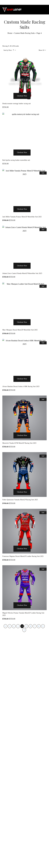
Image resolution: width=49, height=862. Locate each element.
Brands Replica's (15, 780)
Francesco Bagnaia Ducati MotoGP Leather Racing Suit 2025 (23, 556)
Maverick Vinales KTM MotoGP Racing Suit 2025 (19, 443)
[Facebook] (19, 855)
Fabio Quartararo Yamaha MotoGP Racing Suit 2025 (20, 500)
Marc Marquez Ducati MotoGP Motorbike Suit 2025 (20, 330)
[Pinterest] (29, 855)
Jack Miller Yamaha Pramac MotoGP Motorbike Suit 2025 (22, 217)
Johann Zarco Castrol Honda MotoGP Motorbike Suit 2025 (22, 273)
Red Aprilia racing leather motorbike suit (16, 160)
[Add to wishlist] (33, 100)
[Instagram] (24, 855)
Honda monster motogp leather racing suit (16, 103)
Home (9, 33)
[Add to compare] (38, 100)
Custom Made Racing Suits (24, 33)
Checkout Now (22, 96)
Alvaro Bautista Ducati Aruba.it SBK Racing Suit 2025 (20, 386)
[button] (10, 100)
